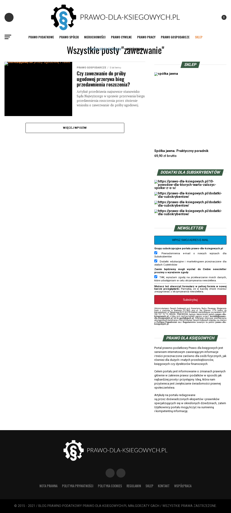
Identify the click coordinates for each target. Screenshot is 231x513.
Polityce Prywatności (167, 322)
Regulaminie (189, 322)
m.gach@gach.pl (185, 318)
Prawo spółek (69, 37)
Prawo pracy (146, 37)
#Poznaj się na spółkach (104, 49)
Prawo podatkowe (41, 37)
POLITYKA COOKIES (110, 485)
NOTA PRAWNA (48, 485)
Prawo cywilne (121, 37)
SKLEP (199, 37)
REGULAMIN (134, 485)
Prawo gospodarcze (175, 37)
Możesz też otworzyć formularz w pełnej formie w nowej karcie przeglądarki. (190, 288)
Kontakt (164, 485)
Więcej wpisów (75, 127)
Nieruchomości (95, 37)
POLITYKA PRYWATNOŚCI (77, 485)
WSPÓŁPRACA (135, 49)
